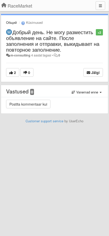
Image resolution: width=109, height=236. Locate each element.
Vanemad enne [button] (87, 92)
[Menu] (100, 5)
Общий (11, 22)
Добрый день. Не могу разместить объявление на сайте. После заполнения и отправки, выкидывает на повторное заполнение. (52, 40)
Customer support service (44, 121)
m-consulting (20, 55)
